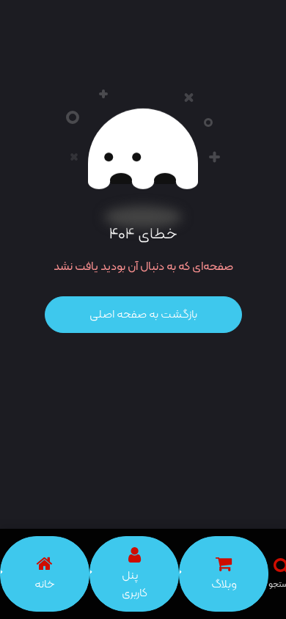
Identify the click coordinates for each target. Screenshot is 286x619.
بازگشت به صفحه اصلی (143, 314)
